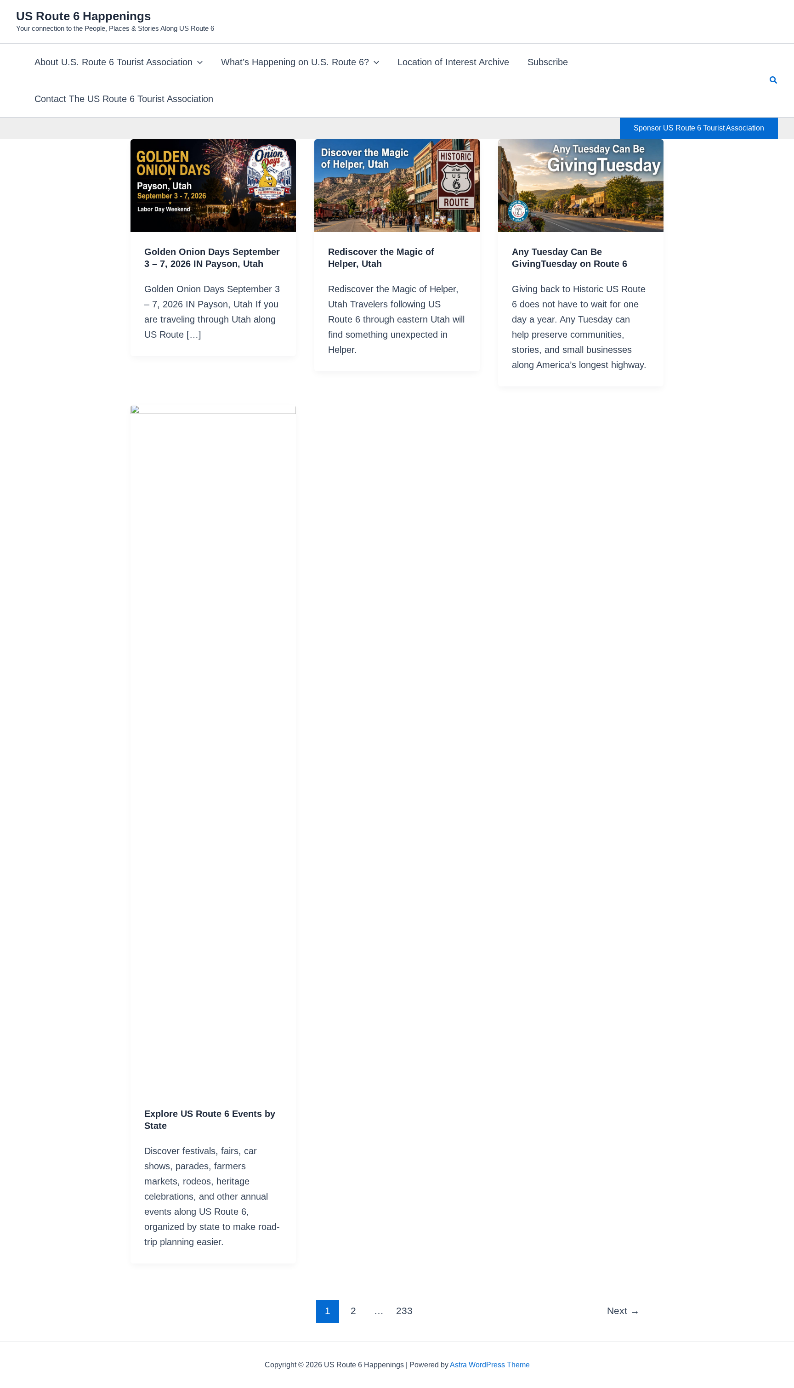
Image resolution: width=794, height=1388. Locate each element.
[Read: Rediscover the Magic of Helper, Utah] (397, 185)
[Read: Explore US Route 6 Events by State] (213, 748)
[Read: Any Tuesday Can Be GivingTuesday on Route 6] (581, 185)
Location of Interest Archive (453, 62)
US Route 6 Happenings (83, 16)
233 (404, 1310)
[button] (198, 62)
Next (623, 1310)
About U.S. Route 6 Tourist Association (113, 62)
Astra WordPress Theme (490, 1365)
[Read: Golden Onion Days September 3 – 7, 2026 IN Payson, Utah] (213, 185)
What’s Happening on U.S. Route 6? (295, 62)
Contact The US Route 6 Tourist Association (123, 99)
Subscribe (547, 62)
